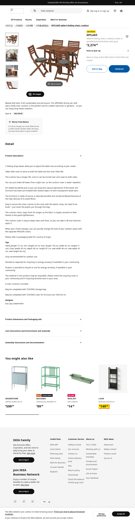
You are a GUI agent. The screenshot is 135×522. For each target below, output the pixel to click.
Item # (8, 113)
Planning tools (56, 453)
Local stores (55, 449)
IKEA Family (55, 458)
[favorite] (127, 36)
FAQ (70, 466)
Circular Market (57, 467)
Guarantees (73, 475)
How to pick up (93, 50)
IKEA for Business (58, 462)
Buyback (53, 471)
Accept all (121, 514)
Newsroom (108, 444)
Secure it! (108, 458)
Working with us (93, 449)
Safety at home (74, 444)
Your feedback (92, 478)
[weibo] (24, 502)
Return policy (74, 470)
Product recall (110, 453)
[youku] (33, 502)
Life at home (91, 473)
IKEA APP (54, 444)
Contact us (72, 453)
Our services (73, 449)
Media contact (110, 449)
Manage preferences (101, 515)
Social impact (92, 469)
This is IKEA (91, 444)
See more (31, 453)
